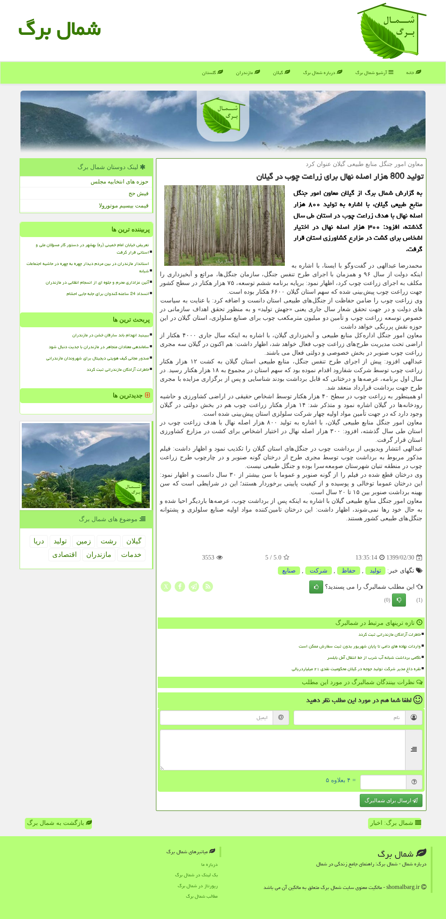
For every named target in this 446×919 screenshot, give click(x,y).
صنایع (289, 570)
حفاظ (348, 570)
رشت (109, 541)
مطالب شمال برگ (202, 896)
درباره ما (209, 864)
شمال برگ (59, 28)
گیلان (278, 72)
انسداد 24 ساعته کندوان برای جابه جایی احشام (108, 293)
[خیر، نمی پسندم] (399, 600)
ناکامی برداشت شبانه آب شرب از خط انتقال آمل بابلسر (374, 657)
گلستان (209, 72)
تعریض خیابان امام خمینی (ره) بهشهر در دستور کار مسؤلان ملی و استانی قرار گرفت (92, 249)
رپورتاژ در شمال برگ (198, 885)
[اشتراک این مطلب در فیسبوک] (180, 586)
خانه (411, 72)
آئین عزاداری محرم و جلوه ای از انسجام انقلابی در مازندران (97, 282)
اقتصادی (64, 554)
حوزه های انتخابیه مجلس (120, 181)
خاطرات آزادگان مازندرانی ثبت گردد (389, 634)
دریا (39, 541)
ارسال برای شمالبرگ (388, 800)
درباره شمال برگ (320, 72)
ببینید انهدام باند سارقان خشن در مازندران (110, 335)
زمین (83, 541)
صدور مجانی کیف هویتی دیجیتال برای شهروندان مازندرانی (97, 358)
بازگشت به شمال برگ (56, 823)
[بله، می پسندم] (316, 586)
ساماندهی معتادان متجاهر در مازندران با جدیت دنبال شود (99, 347)
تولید (375, 570)
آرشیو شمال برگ (372, 72)
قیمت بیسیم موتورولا (124, 205)
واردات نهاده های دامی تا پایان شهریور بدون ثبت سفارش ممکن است (360, 646)
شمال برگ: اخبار (392, 823)
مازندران (245, 72)
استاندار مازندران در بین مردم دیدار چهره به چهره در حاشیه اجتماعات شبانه (88, 267)
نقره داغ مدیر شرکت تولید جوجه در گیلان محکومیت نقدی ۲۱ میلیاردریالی (356, 669)
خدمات (131, 554)
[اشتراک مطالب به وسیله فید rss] (208, 586)
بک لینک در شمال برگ (196, 874)
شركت (319, 570)
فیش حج (138, 193)
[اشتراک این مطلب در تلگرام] (194, 586)
